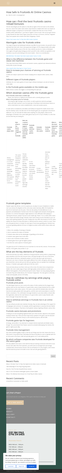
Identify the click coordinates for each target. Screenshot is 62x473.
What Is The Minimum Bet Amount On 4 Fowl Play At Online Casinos (24, 374)
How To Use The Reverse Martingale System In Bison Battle (22, 371)
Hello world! (25, 381)
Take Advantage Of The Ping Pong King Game (18, 366)
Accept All (31, 466)
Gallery (10, 414)
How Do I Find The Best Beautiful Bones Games (19, 369)
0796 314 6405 (16, 434)
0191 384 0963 (16, 432)
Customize (10, 466)
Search (53, 356)
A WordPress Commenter (13, 381)
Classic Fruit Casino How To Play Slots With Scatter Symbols (22, 39)
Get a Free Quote (15, 402)
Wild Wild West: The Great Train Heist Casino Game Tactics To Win (23, 56)
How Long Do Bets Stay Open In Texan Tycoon (18, 68)
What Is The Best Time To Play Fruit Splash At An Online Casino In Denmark (26, 364)
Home (9, 408)
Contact (11, 417)
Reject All (21, 466)
